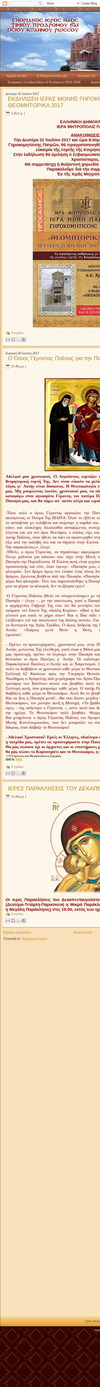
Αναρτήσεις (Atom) (34, 938)
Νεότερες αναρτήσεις (17, 932)
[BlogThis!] (13, 339)
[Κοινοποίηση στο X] (18, 339)
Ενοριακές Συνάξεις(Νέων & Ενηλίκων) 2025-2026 (44, 82)
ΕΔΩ (19, 759)
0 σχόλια (17, 333)
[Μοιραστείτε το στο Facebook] (23, 339)
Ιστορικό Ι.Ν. (87, 76)
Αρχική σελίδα (17, 76)
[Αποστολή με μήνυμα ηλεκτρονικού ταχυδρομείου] (7, 339)
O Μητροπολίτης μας (52, 76)
